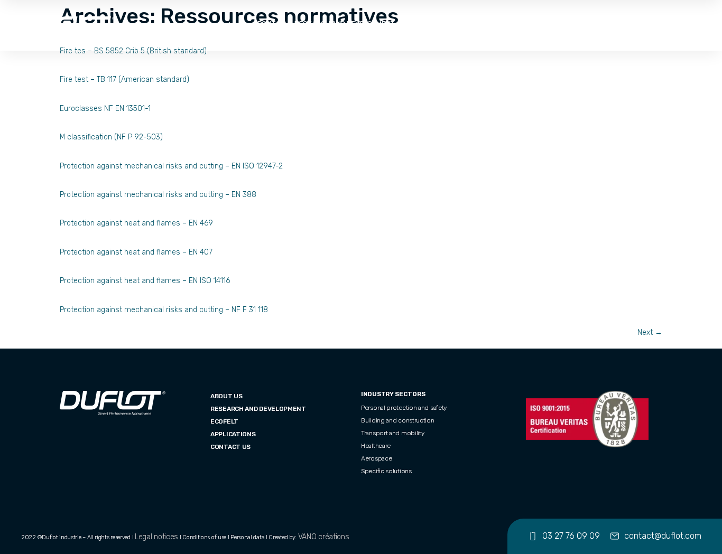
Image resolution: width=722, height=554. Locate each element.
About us (269, 24)
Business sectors (472, 24)
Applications (537, 24)
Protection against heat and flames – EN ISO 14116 (145, 280)
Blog (579, 24)
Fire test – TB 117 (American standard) (124, 79)
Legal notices (156, 536)
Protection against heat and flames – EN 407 (136, 252)
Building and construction (397, 420)
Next (649, 332)
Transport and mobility (392, 433)
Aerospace (376, 458)
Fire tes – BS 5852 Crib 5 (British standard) (133, 50)
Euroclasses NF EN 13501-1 (105, 108)
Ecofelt (417, 24)
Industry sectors (393, 394)
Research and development (344, 24)
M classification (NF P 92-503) (111, 137)
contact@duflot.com (662, 536)
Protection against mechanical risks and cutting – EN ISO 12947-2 (171, 166)
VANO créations (323, 536)
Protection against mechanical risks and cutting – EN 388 (158, 194)
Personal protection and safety (404, 407)
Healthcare (376, 445)
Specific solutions (386, 471)
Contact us (230, 446)
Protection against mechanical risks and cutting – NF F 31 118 (164, 309)
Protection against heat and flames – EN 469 (136, 223)
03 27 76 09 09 (571, 536)
